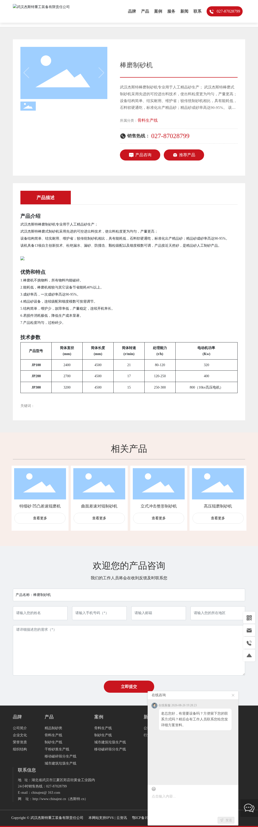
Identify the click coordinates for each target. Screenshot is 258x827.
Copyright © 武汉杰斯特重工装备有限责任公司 (47, 818)
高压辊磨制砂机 (218, 506)
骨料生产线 (148, 120)
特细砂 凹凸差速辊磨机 (40, 506)
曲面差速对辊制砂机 (99, 506)
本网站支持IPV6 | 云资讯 (107, 818)
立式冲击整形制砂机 (159, 506)
